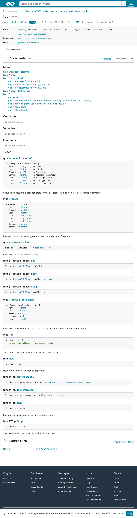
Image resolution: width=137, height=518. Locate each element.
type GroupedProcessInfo (16, 71)
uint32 (25, 169)
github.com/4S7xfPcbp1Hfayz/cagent (40, 11)
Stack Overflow (37, 487)
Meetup (116, 495)
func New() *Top (15, 97)
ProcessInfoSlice (19, 242)
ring (24, 216)
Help (33, 491)
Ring (29, 216)
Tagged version (80, 29)
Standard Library (65, 478)
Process (13, 199)
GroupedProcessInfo (21, 158)
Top (11, 334)
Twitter (116, 478)
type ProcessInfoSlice (14, 78)
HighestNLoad (25, 389)
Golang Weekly (119, 500)
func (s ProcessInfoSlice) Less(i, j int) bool (28, 84)
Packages (63, 473)
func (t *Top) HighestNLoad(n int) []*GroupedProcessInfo (36, 103)
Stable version (103, 29)
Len (33, 260)
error (88, 382)
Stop (20, 421)
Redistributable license (54, 29)
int (40, 266)
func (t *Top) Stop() (17, 110)
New (11, 358)
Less (34, 273)
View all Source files (123, 442)
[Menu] (68, 49)
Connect (118, 473)
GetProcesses (25, 376)
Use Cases (7, 478)
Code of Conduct (93, 500)
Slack (115, 487)
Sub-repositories (65, 483)
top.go (6, 448)
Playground (36, 478)
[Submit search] (123, 3)
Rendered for (108, 58)
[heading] (11, 4)
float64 (23, 178)
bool (51, 279)
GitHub (116, 483)
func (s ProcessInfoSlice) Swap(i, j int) (26, 87)
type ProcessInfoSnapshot (16, 91)
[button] (19, 29)
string (23, 166)
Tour (33, 483)
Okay (129, 513)
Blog (88, 483)
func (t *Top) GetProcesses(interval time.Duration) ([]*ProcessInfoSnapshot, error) (49, 100)
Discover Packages (11, 11)
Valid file (27, 29)
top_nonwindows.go (46, 448)
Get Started (37, 473)
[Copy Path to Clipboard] (87, 11)
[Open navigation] (131, 3)
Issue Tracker (92, 487)
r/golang (117, 491)
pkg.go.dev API (65, 491)
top (83, 11)
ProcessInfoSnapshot (21, 299)
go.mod (28, 29)
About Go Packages (67, 487)
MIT (77, 22)
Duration (53, 382)
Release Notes (92, 491)
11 (90, 22)
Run (19, 402)
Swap (34, 286)
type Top (7, 94)
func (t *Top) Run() (17, 107)
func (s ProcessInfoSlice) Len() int (24, 81)
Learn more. (118, 513)
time (45, 382)
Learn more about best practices (32, 34)
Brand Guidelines (93, 495)
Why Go (7, 473)
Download (90, 478)
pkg (63, 11)
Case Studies (9, 483)
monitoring (73, 11)
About (89, 473)
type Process (9, 75)
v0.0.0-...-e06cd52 (15, 22)
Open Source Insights (29, 43)
